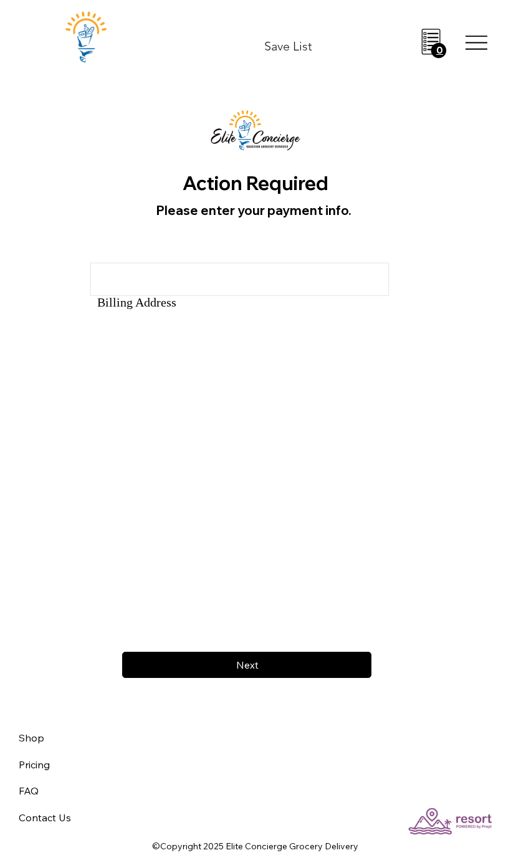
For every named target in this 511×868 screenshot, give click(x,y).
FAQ (29, 791)
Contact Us (45, 817)
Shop (31, 738)
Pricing (34, 764)
